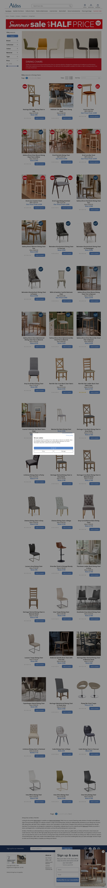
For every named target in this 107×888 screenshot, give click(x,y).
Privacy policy (69, 435)
